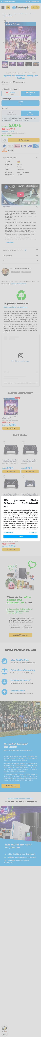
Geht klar (20, 536)
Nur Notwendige (8, 532)
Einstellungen (33, 532)
